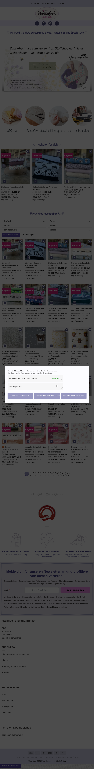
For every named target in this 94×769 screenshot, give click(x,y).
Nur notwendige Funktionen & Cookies (48, 396)
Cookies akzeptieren (20, 396)
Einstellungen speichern (73, 396)
